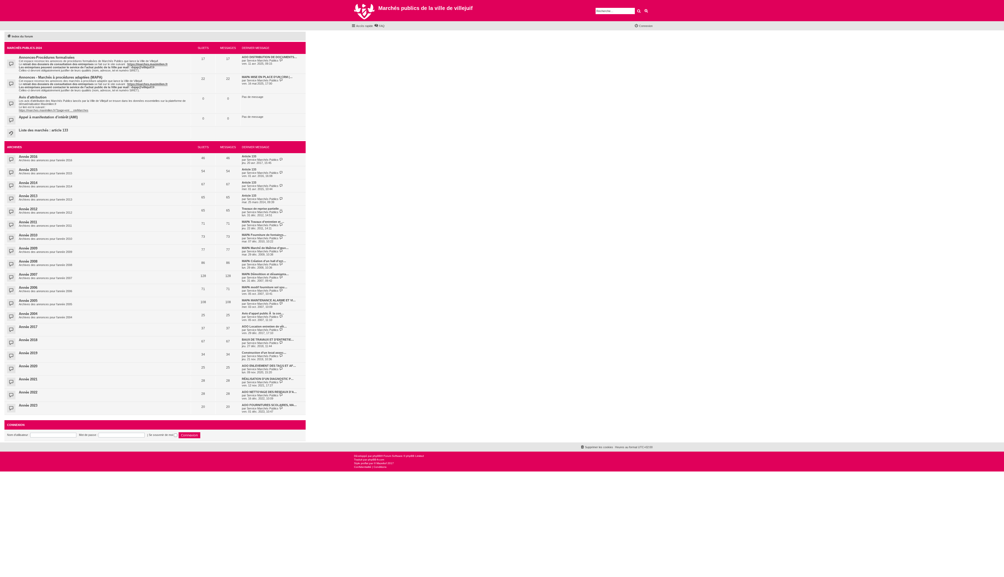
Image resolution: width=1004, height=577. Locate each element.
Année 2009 (28, 248)
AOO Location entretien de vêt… (264, 326)
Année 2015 (28, 170)
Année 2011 (28, 222)
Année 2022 (28, 392)
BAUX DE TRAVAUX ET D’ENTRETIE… (268, 339)
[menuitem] (379, 26)
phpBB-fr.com (376, 459)
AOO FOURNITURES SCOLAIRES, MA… (269, 405)
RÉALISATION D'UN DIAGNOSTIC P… (268, 378)
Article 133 (249, 156)
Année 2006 (28, 288)
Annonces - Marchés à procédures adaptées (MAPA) (60, 77)
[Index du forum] (364, 10)
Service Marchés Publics (262, 60)
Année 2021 (28, 379)
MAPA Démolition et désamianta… (265, 274)
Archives (14, 147)
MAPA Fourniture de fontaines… (264, 234)
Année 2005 (28, 301)
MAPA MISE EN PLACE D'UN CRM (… (267, 77)
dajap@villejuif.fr (143, 67)
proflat (364, 463)
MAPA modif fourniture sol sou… (264, 287)
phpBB (377, 455)
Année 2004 (28, 314)
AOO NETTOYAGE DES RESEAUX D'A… (269, 391)
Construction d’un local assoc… (264, 352)
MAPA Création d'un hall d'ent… (264, 261)
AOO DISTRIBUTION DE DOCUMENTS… (269, 57)
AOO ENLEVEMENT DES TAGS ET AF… (269, 365)
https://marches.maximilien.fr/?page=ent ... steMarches (53, 110)
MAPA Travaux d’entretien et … (263, 221)
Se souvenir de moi (161, 434)
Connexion (16, 424)
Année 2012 (28, 209)
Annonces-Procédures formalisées (47, 57)
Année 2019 (28, 353)
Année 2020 (28, 366)
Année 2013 (28, 196)
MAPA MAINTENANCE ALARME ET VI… (269, 300)
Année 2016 (28, 157)
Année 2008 (28, 261)
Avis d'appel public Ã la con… (263, 313)
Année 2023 (28, 405)
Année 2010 (28, 235)
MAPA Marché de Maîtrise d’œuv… (265, 247)
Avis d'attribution (33, 97)
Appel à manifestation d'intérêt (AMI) (48, 117)
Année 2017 (28, 327)
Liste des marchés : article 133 (43, 130)
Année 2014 (28, 183)
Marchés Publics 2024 (24, 47)
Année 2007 (28, 274)
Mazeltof (381, 463)
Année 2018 (28, 340)
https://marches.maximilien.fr (147, 64)
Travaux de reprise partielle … (262, 208)
